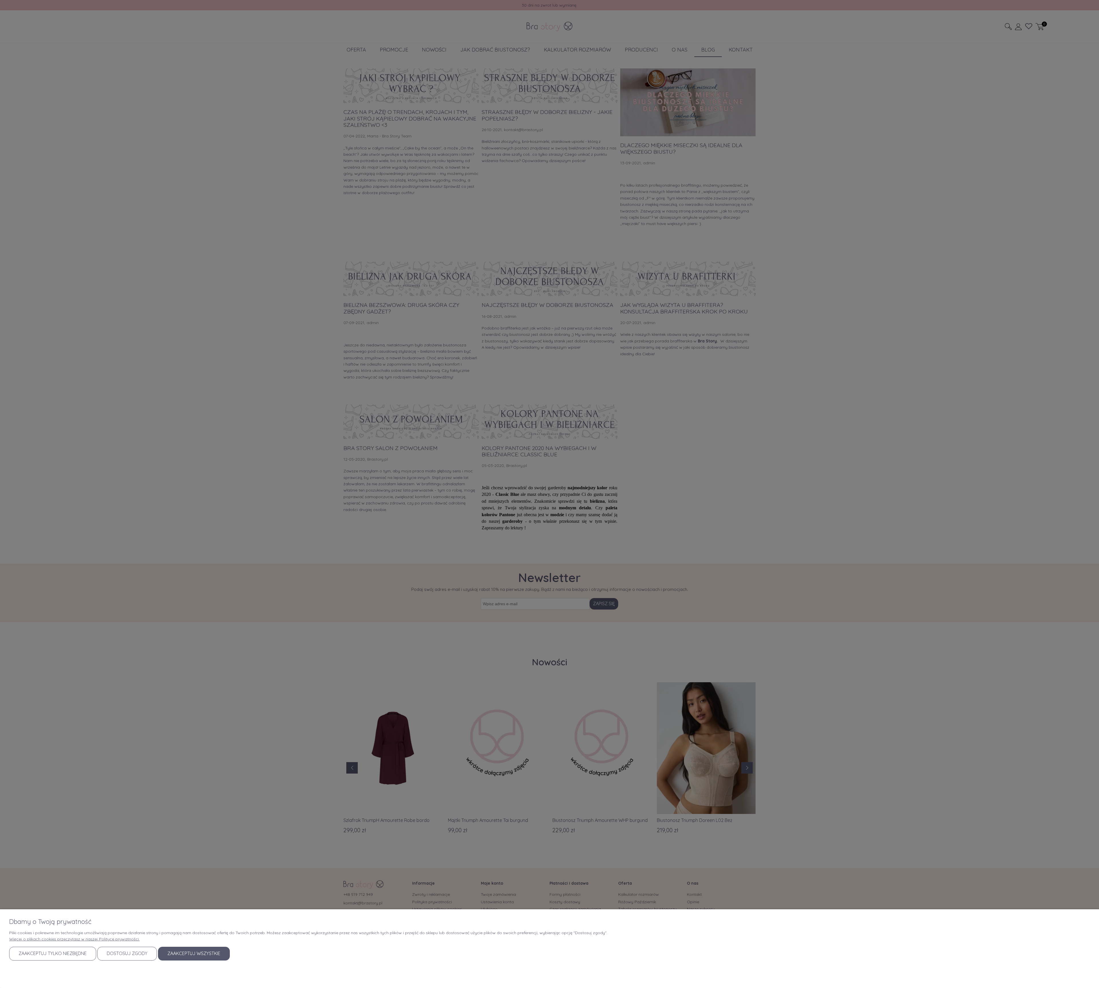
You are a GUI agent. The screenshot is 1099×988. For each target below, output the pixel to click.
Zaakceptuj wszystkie (193, 953)
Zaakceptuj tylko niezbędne (53, 953)
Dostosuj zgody (127, 953)
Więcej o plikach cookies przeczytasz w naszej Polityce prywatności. (74, 939)
